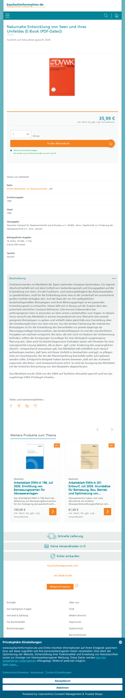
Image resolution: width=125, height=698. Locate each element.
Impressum (75, 621)
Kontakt (11, 602)
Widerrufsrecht (77, 615)
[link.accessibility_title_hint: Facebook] (11, 405)
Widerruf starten (60, 586)
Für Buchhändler (16, 621)
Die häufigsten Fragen (19, 609)
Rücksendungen (15, 628)
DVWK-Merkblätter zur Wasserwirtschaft (27, 189)
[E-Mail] (35, 405)
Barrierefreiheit (77, 634)
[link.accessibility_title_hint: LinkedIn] (27, 405)
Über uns (74, 602)
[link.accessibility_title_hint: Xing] (19, 405)
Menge (36, 136)
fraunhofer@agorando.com (62, 565)
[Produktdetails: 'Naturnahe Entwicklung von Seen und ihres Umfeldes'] (62, 78)
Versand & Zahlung (17, 615)
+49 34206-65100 (62, 575)
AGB (71, 609)
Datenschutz (76, 628)
